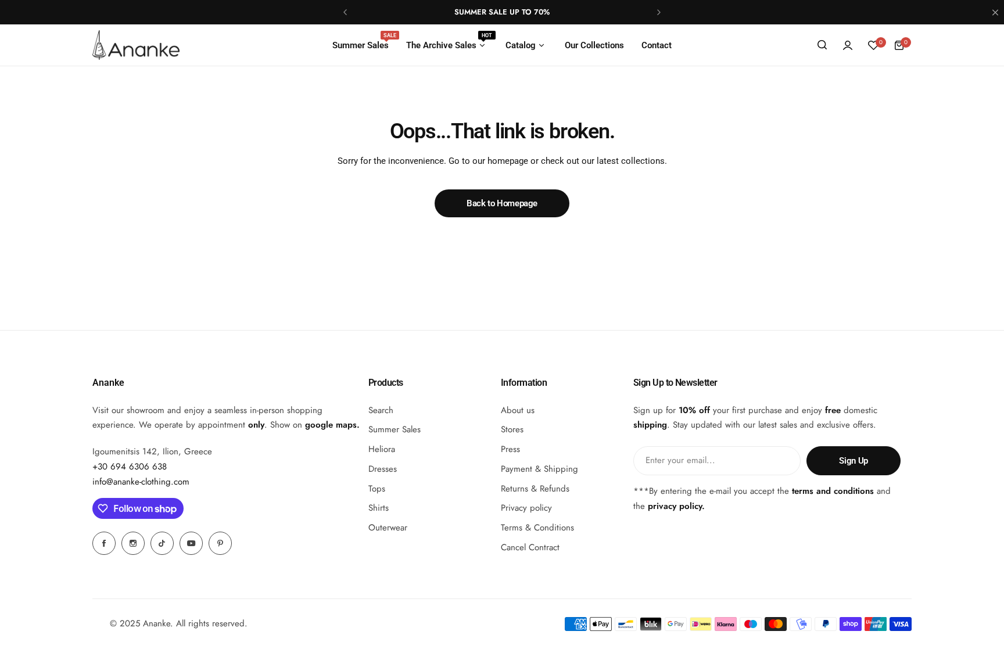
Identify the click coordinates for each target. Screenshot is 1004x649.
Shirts (378, 507)
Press (510, 449)
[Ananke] (136, 44)
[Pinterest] (220, 543)
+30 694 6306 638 (129, 466)
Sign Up (853, 461)
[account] (847, 45)
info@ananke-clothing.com (140, 481)
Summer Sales (394, 429)
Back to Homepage (502, 203)
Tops (376, 488)
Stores (512, 429)
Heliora (381, 449)
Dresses (382, 468)
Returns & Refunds (535, 488)
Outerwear (387, 527)
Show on (313, 424)
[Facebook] (104, 543)
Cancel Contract (530, 547)
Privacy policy (526, 507)
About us (518, 410)
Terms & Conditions (537, 527)
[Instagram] (133, 543)
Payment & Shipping (539, 468)
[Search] (822, 45)
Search (380, 410)
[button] (345, 12)
